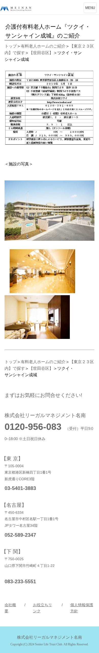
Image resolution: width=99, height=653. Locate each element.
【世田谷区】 (41, 53)
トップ (11, 46)
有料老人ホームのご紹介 (43, 46)
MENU (90, 8)
